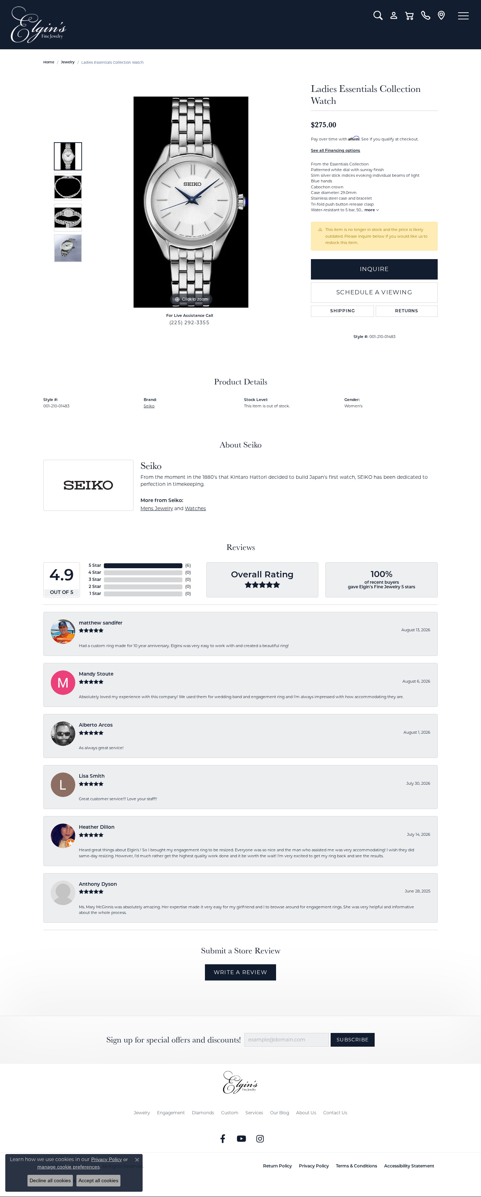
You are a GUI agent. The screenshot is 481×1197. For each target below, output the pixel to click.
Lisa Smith (92, 776)
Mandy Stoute (96, 674)
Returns (406, 311)
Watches (195, 508)
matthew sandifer (101, 623)
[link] (425, 15)
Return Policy (277, 1166)
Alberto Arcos (96, 725)
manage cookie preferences (68, 1167)
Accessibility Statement (409, 1166)
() (188, 566)
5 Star (95, 566)
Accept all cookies (98, 1180)
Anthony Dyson (98, 884)
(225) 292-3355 (189, 322)
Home (48, 62)
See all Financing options (335, 151)
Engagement (171, 1112)
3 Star (95, 580)
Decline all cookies (50, 1180)
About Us (306, 1112)
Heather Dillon (96, 827)
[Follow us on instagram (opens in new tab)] (260, 1139)
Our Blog (279, 1112)
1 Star (95, 594)
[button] (378, 15)
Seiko (149, 405)
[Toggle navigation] (463, 15)
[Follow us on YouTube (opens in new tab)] (242, 1139)
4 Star (94, 573)
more (370, 210)
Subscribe (353, 1039)
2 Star (95, 587)
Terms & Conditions (356, 1166)
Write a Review (240, 972)
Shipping (342, 311)
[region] (191, 202)
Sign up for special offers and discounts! (173, 1040)
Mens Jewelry (156, 508)
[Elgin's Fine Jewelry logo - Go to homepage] (187, 24)
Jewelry (142, 1112)
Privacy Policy (314, 1166)
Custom (229, 1112)
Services (254, 1112)
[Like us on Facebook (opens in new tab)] (223, 1139)
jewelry (68, 62)
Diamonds (203, 1112)
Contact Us (335, 1112)
